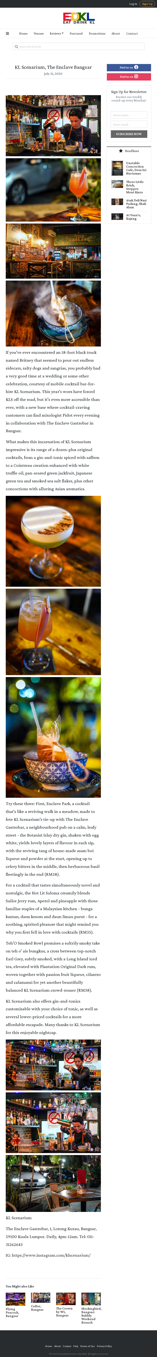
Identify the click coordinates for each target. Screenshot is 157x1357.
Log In (133, 3)
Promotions (97, 33)
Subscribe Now (129, 134)
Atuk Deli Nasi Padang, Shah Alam (136, 203)
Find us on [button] (126, 67)
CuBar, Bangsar (37, 1307)
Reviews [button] (55, 33)
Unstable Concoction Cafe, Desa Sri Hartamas (136, 168)
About (115, 33)
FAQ (75, 1346)
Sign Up (147, 3)
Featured (76, 33)
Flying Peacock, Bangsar (12, 1312)
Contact (132, 33)
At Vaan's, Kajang (133, 216)
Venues (39, 33)
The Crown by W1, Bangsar (64, 1311)
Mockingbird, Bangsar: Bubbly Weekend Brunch (91, 1315)
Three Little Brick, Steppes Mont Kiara (135, 187)
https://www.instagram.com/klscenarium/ (51, 1255)
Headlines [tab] (131, 151)
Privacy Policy (104, 1346)
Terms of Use (87, 1346)
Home (23, 33)
